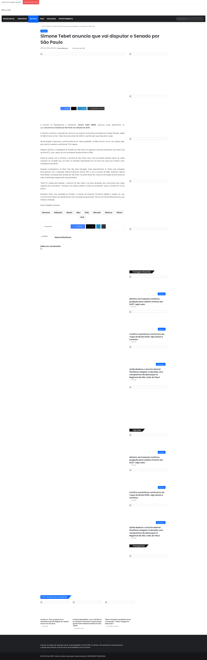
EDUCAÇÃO (51, 19)
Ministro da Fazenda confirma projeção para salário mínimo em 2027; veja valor (146, 301)
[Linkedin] (98, 226)
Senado (97, 212)
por (79, 212)
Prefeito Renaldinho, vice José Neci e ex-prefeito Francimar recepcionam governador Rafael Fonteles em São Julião (87, 622)
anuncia (46, 212)
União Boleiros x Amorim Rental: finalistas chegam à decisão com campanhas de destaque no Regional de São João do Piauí (146, 373)
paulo (70, 212)
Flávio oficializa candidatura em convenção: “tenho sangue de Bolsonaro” (118, 621)
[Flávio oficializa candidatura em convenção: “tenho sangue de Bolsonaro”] (119, 609)
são (87, 212)
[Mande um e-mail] (68, 48)
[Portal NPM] (6, 10)
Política (49, 26)
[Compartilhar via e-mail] (103, 226)
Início (43, 26)
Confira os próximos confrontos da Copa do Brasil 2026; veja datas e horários (146, 337)
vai (83, 217)
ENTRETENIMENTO (66, 19)
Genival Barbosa (63, 48)
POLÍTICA (33, 19)
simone (109, 212)
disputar (58, 212)
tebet (120, 212)
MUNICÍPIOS (22, 19)
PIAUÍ (42, 19)
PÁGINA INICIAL (9, 19)
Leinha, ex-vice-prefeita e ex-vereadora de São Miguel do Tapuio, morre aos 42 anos (54, 621)
